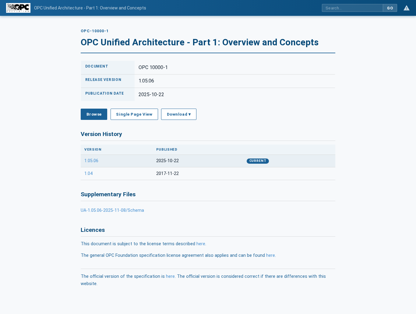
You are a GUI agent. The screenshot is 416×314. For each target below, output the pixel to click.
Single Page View (134, 114)
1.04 (88, 173)
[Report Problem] (406, 8)
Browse (94, 114)
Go (390, 8)
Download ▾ (179, 114)
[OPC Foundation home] (18, 8)
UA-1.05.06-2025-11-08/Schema (112, 210)
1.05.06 (91, 160)
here (200, 243)
